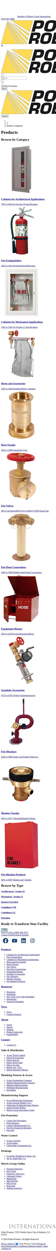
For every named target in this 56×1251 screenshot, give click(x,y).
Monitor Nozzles (14, 979)
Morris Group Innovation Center (20, 1110)
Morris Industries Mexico (17, 1070)
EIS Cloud (11, 1171)
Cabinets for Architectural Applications (23, 955)
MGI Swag (11, 1183)
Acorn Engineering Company (19, 1080)
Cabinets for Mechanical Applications (23, 959)
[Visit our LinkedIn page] (23, 944)
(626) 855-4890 (8, 19)
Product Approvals (15, 1032)
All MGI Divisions (9, 86)
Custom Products (14, 1014)
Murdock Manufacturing (17, 1085)
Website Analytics (14, 1188)
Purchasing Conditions (17, 1246)
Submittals (11, 994)
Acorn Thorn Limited (16, 1055)
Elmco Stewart (13, 1060)
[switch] (2, 83)
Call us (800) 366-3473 (17, 932)
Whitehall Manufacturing (17, 1088)
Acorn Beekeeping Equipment (20, 1100)
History (10, 1027)
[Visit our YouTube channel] (14, 944)
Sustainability (12, 1034)
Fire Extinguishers (14, 957)
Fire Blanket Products (16, 981)
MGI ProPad (12, 1181)
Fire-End (10, 1130)
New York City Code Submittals (20, 997)
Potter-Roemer (13, 1123)
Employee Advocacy (15, 1174)
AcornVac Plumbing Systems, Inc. (21, 1156)
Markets (10, 1029)
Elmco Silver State (14, 1062)
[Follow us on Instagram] (32, 944)
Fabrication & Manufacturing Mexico (23, 1105)
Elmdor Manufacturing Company (21, 1083)
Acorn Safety (12, 1143)
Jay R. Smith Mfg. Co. (16, 1158)
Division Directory (15, 1169)
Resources (6, 986)
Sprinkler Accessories (16, 974)
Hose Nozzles (12, 964)
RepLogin (11, 1186)
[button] (2, 46)
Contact (5, 1039)
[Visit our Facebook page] (5, 944)
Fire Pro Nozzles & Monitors (19, 1128)
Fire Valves (11, 967)
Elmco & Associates (15, 1058)
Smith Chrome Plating (16, 1108)
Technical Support (21, 935)
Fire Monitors (12, 976)
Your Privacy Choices (28, 1244)
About (4, 1019)
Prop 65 (7, 1248)
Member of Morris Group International (34, 16)
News (4, 1006)
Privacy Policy (7, 1244)
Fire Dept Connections (16, 969)
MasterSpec (12, 999)
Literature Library (14, 1176)
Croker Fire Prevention (16, 1121)
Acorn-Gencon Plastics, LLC (19, 1103)
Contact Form (7, 935)
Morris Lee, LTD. (14, 1067)
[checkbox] (28, 83)
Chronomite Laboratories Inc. (19, 1145)
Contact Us (11, 1045)
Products (6, 949)
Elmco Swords (13, 1065)
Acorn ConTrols (14, 1141)
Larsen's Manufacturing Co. (18, 1125)
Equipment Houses (15, 972)
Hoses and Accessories (16, 962)
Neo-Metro (11, 1090)
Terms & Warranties (15, 1001)
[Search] (2, 80)
